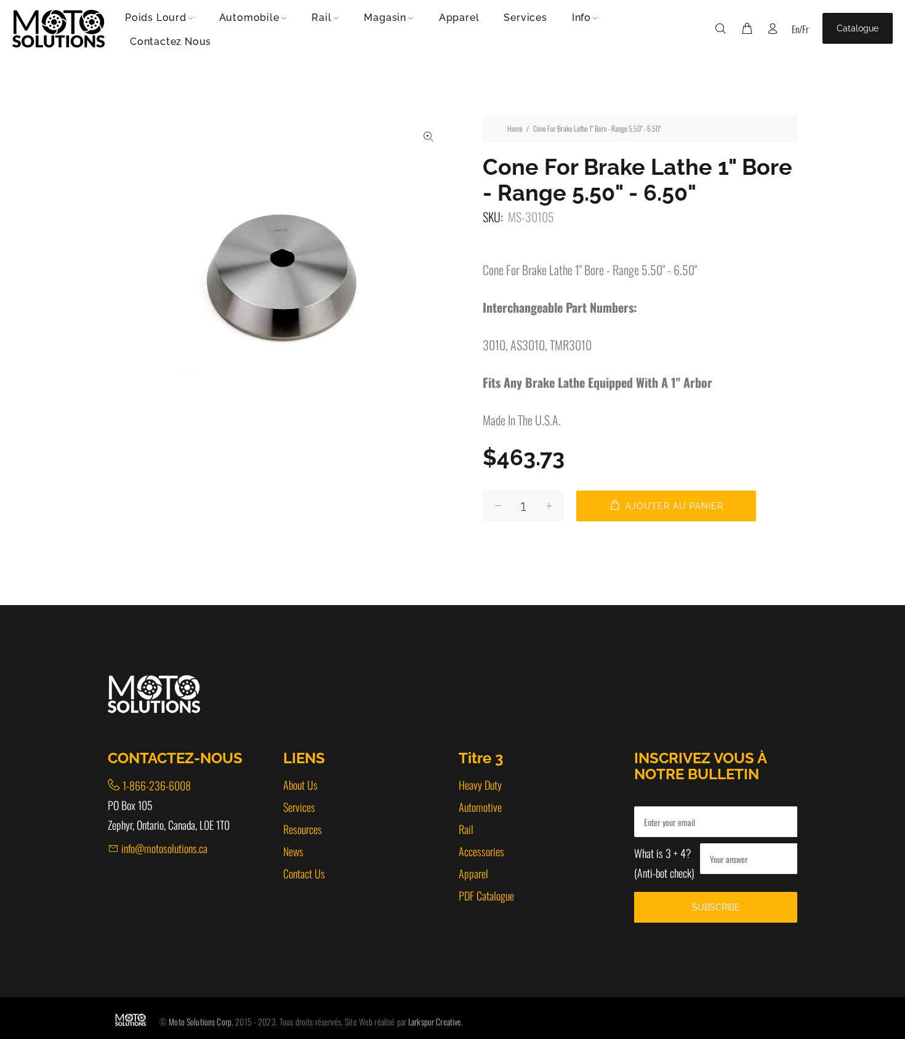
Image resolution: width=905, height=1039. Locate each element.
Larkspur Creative (434, 1021)
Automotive (480, 807)
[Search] (723, 28)
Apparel (473, 873)
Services (299, 807)
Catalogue (858, 28)
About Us (300, 785)
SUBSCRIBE (716, 907)
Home (515, 128)
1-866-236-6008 (157, 785)
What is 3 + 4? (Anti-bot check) (664, 863)
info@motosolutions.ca (164, 848)
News (293, 851)
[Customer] (772, 28)
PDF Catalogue (486, 896)
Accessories (481, 851)
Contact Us (304, 873)
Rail (466, 829)
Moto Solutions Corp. (202, 1021)
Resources (302, 829)
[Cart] (746, 28)
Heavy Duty (480, 785)
